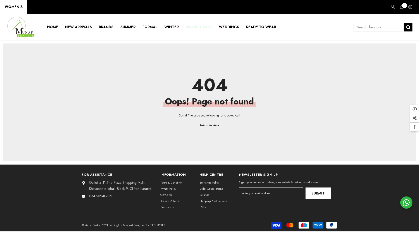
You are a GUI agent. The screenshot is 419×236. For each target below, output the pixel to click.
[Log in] (393, 7)
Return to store (209, 125)
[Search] (383, 27)
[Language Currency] (410, 7)
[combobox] (379, 27)
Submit (318, 193)
